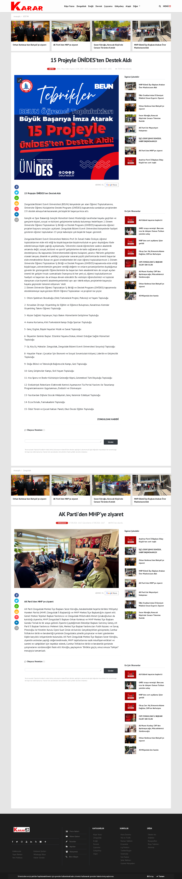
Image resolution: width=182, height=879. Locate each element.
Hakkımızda (16, 851)
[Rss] (37, 842)
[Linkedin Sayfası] (32, 842)
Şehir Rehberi (126, 860)
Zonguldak (81, 6)
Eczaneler (124, 844)
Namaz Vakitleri (126, 841)
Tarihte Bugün (126, 850)
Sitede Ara (152, 834)
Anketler (151, 838)
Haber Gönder (39, 857)
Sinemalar (124, 854)
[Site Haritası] (42, 842)
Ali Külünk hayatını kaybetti (150, 220)
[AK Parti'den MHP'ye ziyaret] (66, 558)
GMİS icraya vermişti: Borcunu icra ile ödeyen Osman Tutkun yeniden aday (151, 231)
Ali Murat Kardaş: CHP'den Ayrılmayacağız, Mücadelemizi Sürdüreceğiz (151, 274)
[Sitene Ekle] (46, 842)
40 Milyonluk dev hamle (149, 296)
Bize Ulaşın (73, 857)
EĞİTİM (26, 16)
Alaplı (128, 6)
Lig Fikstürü (125, 847)
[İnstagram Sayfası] (23, 842)
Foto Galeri (74, 831)
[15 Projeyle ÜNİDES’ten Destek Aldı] (66, 127)
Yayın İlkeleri (17, 854)
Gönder (111, 442)
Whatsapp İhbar (40, 854)
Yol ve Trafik (125, 838)
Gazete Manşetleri (128, 863)
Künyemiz (73, 851)
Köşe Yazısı (69, 6)
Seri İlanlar (125, 857)
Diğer (136, 6)
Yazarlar (72, 841)
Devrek (99, 6)
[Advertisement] (145, 190)
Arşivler (72, 846)
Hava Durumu (126, 834)
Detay (151, 876)
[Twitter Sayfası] (18, 842)
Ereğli (90, 6)
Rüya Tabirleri (153, 844)
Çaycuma (108, 6)
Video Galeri (74, 836)
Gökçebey (119, 6)
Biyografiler (152, 841)
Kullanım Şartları (40, 851)
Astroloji (151, 847)
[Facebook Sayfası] (13, 842)
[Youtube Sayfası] (27, 842)
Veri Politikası (17, 857)
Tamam (161, 876)
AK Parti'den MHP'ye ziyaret (151, 150)
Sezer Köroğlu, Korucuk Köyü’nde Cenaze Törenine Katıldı (150, 118)
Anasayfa (17, 16)
